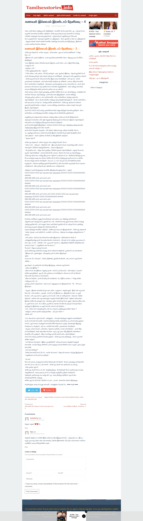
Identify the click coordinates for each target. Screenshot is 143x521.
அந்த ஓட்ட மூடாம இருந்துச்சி (99, 78)
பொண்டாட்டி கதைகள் (36, 397)
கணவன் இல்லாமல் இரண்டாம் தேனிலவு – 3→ (52, 48)
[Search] (115, 15)
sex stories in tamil (59, 397)
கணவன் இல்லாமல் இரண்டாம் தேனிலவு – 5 (75, 405)
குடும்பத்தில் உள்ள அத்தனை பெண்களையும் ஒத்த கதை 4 (39, 406)
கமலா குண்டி (93, 62)
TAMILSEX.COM (32, 399)
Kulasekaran (34, 418)
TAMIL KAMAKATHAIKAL (72, 397)
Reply (26, 428)
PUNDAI (51, 397)
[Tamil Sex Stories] (49, 7)
